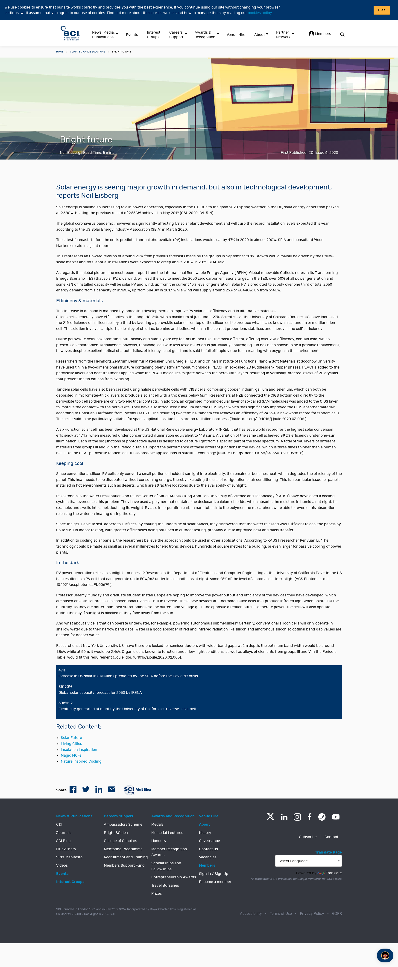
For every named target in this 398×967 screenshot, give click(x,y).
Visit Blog (143, 789)
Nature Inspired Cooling (81, 761)
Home (59, 51)
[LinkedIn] (284, 817)
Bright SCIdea (116, 833)
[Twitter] (270, 818)
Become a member (215, 882)
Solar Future (71, 738)
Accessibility (251, 913)
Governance (209, 841)
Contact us (208, 849)
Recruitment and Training (126, 857)
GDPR (337, 913)
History (205, 833)
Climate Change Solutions (87, 51)
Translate (334, 873)
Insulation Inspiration (79, 750)
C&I (59, 824)
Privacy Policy (312, 913)
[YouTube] (335, 817)
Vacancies (208, 857)
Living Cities (71, 744)
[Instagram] (297, 817)
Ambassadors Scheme (123, 824)
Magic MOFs (71, 755)
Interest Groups (153, 35)
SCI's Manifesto (69, 857)
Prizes (156, 893)
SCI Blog (63, 841)
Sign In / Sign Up (213, 874)
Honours (158, 841)
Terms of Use (281, 913)
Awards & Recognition (205, 35)
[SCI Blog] (322, 817)
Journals (63, 833)
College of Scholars (120, 841)
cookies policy (260, 13)
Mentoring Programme (123, 849)
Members (322, 34)
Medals (157, 824)
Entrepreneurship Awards (173, 877)
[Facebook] (309, 817)
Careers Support (176, 35)
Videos (62, 865)
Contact (331, 837)
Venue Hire (236, 35)
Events (132, 35)
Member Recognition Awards (169, 852)
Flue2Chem (66, 849)
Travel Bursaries (165, 885)
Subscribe (308, 837)
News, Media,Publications (103, 35)
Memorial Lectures (167, 833)
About (259, 35)
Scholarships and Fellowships (166, 866)
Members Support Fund (124, 865)
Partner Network (283, 35)
